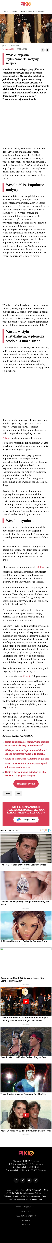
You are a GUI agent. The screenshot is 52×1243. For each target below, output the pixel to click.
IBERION (26, 1161)
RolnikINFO (10, 1193)
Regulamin (26, 1212)
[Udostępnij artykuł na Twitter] (47, 50)
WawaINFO (43, 1190)
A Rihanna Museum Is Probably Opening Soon (24, 941)
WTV (17, 1193)
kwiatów (39, 567)
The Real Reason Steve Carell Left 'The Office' (24, 865)
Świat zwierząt (40, 1193)
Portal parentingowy (33, 1196)
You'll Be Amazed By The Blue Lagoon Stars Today (26, 1131)
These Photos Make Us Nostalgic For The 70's (23, 1094)
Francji (27, 676)
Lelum (18, 1190)
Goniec (40, 1199)
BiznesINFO (26, 1190)
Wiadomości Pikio (9, 49)
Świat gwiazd (22, 1199)
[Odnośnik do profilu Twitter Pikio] (22, 1180)
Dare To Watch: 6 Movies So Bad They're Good (24, 1057)
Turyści (23, 1193)
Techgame (8, 1196)
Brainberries (25, 868)
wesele (7, 793)
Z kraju (14, 11)
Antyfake (21, 1196)
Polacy (6, 438)
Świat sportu (32, 1199)
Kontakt (26, 1225)
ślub (18, 793)
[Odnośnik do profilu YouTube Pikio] (29, 1180)
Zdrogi (15, 1196)
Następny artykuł (26, 783)
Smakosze (30, 1193)
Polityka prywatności (26, 1216)
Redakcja (26, 1220)
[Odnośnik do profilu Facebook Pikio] (16, 1180)
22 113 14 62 (33, 1167)
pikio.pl (5, 11)
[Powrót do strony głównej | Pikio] (26, 4)
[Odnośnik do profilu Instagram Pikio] (35, 1180)
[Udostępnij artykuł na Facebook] (43, 50)
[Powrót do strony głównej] (26, 1153)
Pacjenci (35, 1190)
